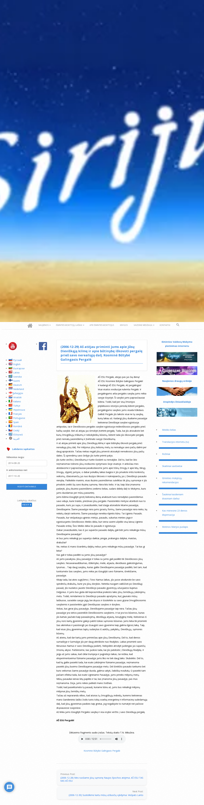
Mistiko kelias (169, 429)
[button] (178, 325)
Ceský (16, 430)
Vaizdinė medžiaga (143, 325)
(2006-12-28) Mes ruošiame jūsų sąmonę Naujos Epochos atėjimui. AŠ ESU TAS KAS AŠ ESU (101, 779)
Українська (19, 409)
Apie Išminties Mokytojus (102, 325)
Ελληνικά (18, 434)
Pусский (17, 360)
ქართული (18, 393)
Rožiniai (166, 453)
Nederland (18, 389)
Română (17, 426)
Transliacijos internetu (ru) (175, 441)
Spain (16, 422)
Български (19, 368)
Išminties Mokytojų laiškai (69, 325)
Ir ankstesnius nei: (17, 470)
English (16, 364)
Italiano (17, 401)
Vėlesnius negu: (15, 457)
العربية (16, 438)
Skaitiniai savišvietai (172, 466)
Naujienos (44, 325)
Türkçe (16, 405)
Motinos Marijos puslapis (175, 526)
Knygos (124, 325)
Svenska (17, 376)
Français (17, 413)
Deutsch (17, 384)
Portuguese (19, 418)
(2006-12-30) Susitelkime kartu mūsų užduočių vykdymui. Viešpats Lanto (106, 795)
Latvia (16, 372)
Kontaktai (165, 325)
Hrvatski (17, 397)
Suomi (16, 380)
